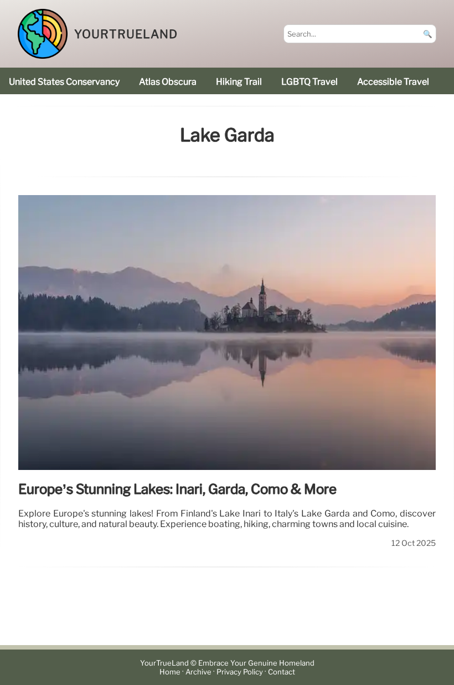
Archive (198, 672)
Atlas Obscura (168, 81)
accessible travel (393, 81)
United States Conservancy (64, 81)
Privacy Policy (239, 672)
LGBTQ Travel (309, 81)
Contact (281, 672)
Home (169, 672)
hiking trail (239, 81)
